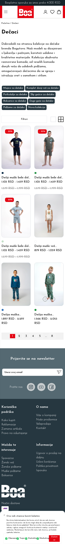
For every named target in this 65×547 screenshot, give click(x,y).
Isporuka (41, 470)
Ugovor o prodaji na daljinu (48, 455)
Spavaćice (7, 458)
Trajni (22, 538)
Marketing (43, 538)
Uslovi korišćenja (46, 461)
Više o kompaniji (46, 415)
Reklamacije (8, 424)
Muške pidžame (11, 471)
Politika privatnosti (47, 466)
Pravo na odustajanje (14, 433)
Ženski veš (7, 462)
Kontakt (41, 428)
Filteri (24, 119)
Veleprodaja (43, 424)
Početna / (6, 23)
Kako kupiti (8, 420)
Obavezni (11, 538)
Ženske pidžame (11, 466)
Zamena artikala (11, 429)
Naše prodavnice (46, 419)
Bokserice (7, 475)
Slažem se (54, 538)
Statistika (31, 538)
